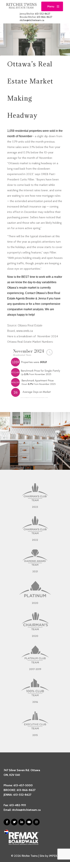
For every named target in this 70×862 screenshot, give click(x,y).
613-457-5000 (23, 785)
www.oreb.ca (24, 330)
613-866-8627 (44, 17)
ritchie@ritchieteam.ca (32, 20)
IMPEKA (54, 855)
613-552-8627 (42, 13)
